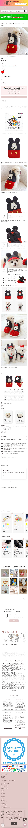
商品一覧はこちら (14, 620)
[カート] (23, 8)
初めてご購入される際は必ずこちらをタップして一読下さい (11, 439)
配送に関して (3, 800)
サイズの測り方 (4, 436)
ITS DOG (2, 25)
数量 (2, 79)
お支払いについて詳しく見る (20, 709)
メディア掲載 (3, 793)
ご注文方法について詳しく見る (8, 709)
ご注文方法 (2, 777)
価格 (2, 58)
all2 (6, 536)
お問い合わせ (3, 797)
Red (2, 71)
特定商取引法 (3, 803)
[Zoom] (26, 53)
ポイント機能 (3, 781)
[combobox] (14, 11)
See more (14, 596)
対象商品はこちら (14, 4)
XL (11, 65)
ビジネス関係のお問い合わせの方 (6, 807)
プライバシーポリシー (4, 804)
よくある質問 (3, 796)
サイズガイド (3, 776)
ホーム (2, 21)
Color (3, 69)
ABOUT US (14, 690)
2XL (15, 65)
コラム (2, 784)
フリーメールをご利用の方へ (5, 783)
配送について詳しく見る (8, 728)
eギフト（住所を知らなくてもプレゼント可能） (8, 780)
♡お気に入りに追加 (5, 100)
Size (2, 63)
